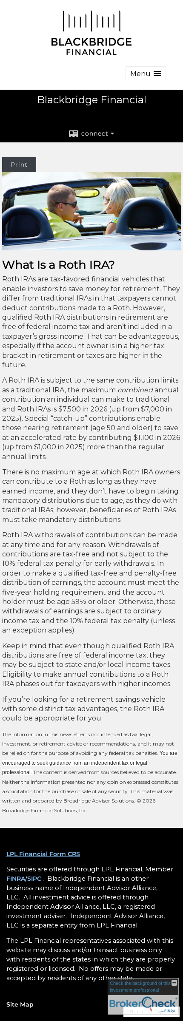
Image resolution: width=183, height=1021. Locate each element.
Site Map (20, 1004)
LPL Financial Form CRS (43, 854)
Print (19, 164)
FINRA (15, 878)
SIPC (34, 878)
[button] (146, 73)
